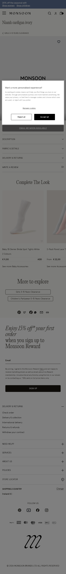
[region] (33, 102)
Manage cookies (29, 108)
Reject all (21, 117)
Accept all (44, 117)
